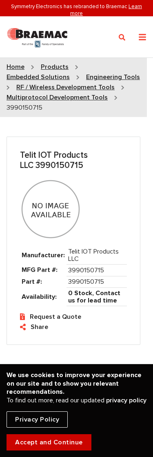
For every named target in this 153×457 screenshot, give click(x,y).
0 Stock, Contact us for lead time (94, 296)
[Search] (122, 37)
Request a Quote (55, 316)
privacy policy (126, 400)
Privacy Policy (37, 419)
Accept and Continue (49, 442)
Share (39, 327)
